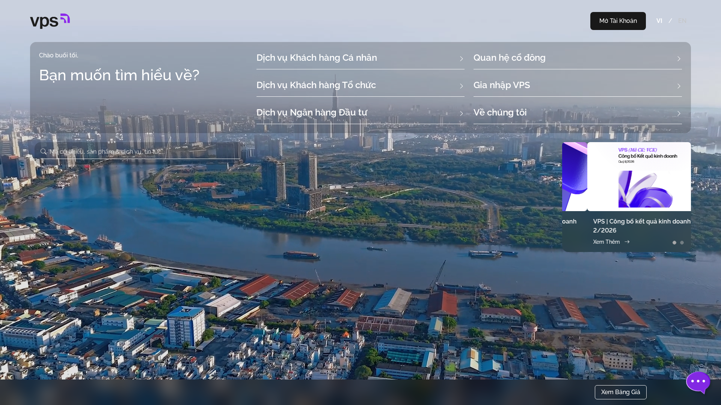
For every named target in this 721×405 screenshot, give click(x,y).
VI (659, 20)
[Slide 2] (682, 242)
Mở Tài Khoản (618, 20)
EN (682, 20)
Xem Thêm (581, 242)
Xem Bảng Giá (620, 392)
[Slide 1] (674, 242)
